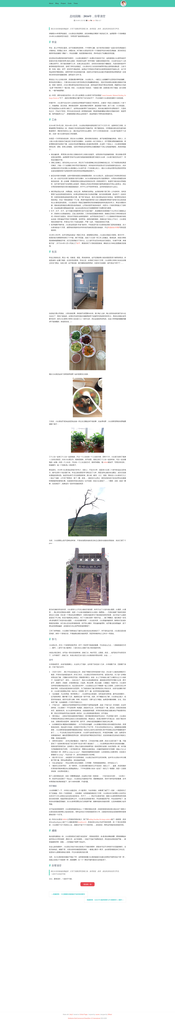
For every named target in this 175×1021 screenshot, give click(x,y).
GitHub (105, 462)
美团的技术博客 (113, 227)
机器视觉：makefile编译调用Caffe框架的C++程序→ (105, 900)
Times (76, 3)
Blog (57, 3)
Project (63, 3)
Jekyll (71, 1014)
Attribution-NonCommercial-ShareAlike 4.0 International (84, 1018)
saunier (97, 1014)
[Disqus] (87, 928)
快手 (78, 243)
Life (89, 20)
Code (69, 3)
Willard (110, 1014)
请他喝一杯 (87, 884)
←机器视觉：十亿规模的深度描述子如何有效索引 (68, 894)
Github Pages (84, 1014)
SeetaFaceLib (82, 822)
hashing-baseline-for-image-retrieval (99, 819)
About (51, 3)
